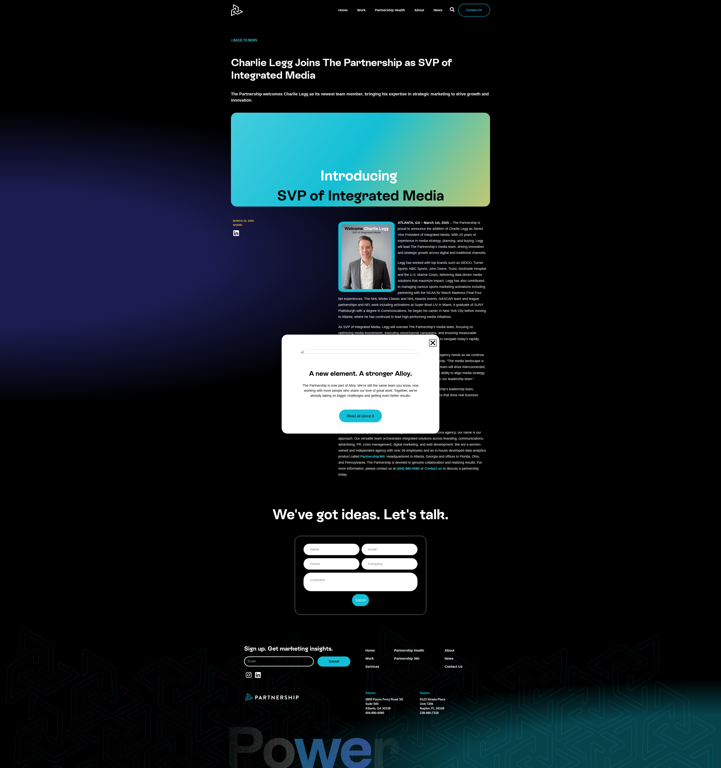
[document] (360, 384)
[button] (432, 342)
